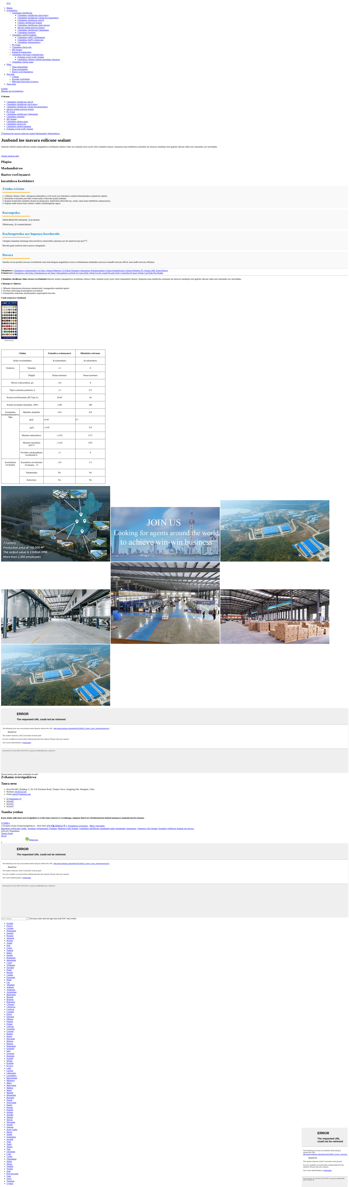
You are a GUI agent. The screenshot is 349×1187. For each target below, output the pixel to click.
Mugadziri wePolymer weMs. (14, 828)
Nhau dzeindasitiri (20, 69)
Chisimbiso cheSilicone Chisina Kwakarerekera (37, 18)
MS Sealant (17, 50)
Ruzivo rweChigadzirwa (22, 72)
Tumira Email (7, 833)
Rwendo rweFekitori (21, 79)
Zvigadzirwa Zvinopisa (78, 826)
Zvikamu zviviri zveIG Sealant (30, 57)
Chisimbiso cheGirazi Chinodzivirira (27, 54)
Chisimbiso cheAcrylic (22, 47)
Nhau (9, 64)
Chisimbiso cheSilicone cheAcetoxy (33, 15)
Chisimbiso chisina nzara (22, 62)
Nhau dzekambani (20, 67)
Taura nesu (11, 84)
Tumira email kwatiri (10, 156)
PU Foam (16, 45)
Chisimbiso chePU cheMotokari (31, 37)
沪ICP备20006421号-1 (57, 826)
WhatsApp (33, 840)
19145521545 (20, 792)
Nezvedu (10, 74)
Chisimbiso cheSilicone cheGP (30, 20)
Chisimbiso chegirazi (26, 32)
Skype (4, 836)
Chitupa (15, 77)
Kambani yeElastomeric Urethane (42, 828)
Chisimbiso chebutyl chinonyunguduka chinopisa (38, 59)
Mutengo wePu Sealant (68, 828)
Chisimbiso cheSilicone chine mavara (33, 25)
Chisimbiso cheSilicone (22, 13)
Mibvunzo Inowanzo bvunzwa (25, 81)
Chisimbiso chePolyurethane (24, 35)
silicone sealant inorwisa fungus (31, 27)
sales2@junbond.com (21, 794)
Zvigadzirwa (12, 10)
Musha (9, 8)
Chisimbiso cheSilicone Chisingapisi (33, 30)
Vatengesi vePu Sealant (147, 828)
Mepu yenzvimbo (97, 826)
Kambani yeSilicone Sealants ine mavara (176, 828)
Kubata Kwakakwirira (21, 52)
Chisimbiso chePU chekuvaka (30, 40)
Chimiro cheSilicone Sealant (29, 23)
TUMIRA (5, 823)
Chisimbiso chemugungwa (28, 42)
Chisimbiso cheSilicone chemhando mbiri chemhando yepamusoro (107, 828)
